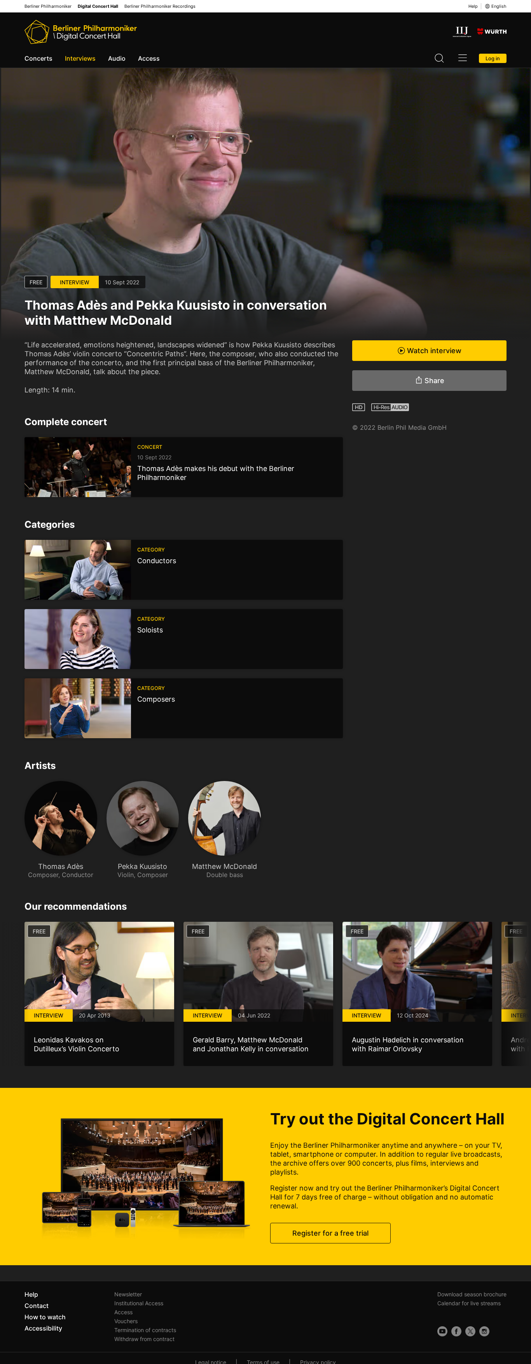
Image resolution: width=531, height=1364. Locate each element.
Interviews (80, 58)
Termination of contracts (145, 1330)
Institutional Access (138, 1303)
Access (149, 58)
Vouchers (126, 1321)
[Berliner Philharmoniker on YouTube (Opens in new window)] (442, 1331)
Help (473, 6)
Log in (493, 58)
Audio (117, 58)
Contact (36, 1306)
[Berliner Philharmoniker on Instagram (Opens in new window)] (484, 1331)
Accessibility (43, 1328)
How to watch (45, 1317)
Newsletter (128, 1294)
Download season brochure (472, 1294)
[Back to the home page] (80, 32)
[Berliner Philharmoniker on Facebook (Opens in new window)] (456, 1331)
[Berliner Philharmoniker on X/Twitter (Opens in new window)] (470, 1331)
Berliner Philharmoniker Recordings (160, 6)
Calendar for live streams (469, 1303)
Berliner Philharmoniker (48, 6)
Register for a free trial (330, 1233)
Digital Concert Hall (98, 6)
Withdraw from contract (144, 1339)
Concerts (38, 58)
